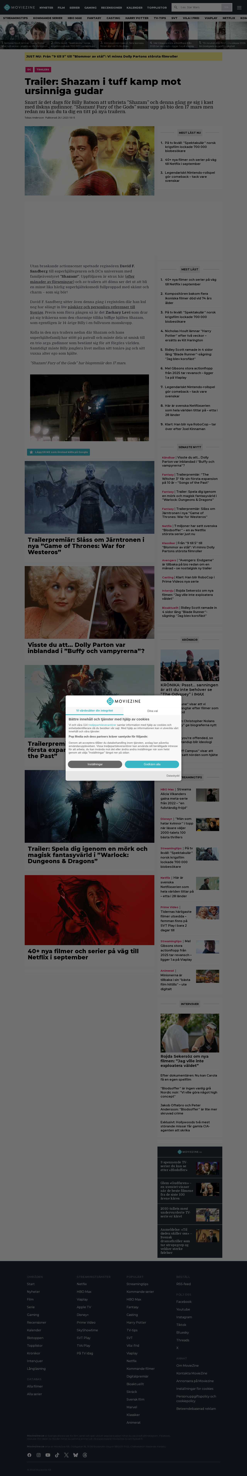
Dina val (152, 711)
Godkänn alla (152, 764)
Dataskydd (173, 775)
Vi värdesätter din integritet (94, 710)
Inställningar (95, 764)
